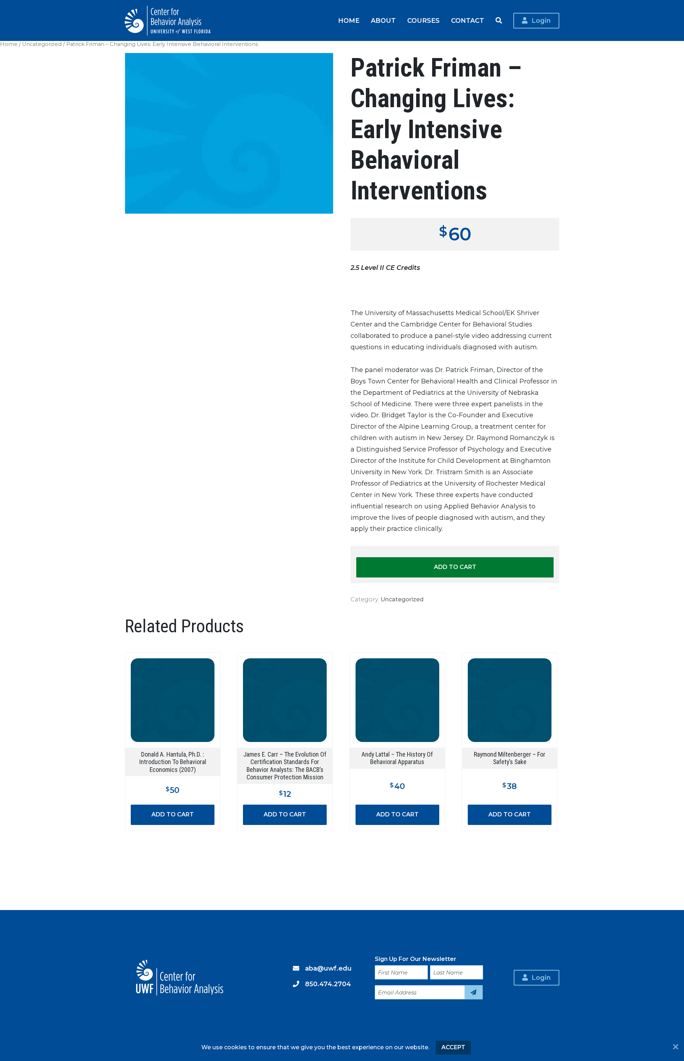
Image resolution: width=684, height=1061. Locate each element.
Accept (453, 1047)
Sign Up (474, 992)
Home (348, 20)
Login (541, 20)
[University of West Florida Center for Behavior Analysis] (168, 21)
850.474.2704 (328, 984)
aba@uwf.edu (328, 968)
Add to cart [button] (172, 814)
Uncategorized (42, 44)
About (383, 20)
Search (499, 20)
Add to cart (455, 567)
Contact (467, 20)
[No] (675, 1047)
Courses (423, 20)
